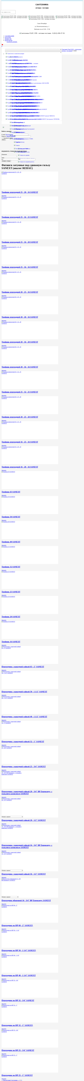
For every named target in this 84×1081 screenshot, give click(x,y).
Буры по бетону (19, 142)
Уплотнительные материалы (15, 73)
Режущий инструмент (17, 129)
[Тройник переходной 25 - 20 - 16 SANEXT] (12, 173)
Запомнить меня (8, 138)
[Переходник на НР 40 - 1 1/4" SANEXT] (12, 957)
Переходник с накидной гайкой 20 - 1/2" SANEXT (24, 820)
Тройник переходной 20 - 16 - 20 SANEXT (20, 342)
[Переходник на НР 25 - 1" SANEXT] (12, 1056)
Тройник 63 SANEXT (11, 492)
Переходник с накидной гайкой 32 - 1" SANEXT (23, 741)
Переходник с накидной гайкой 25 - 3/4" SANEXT (24, 766)
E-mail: (3, 134)
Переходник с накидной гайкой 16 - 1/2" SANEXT (24, 874)
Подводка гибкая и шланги (15, 57)
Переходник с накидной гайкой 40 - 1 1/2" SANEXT (24, 717)
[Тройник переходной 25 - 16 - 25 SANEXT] (12, 198)
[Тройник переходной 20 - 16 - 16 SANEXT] (12, 348)
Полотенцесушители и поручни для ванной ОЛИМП (22, 106)
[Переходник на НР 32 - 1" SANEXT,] (12, 1006)
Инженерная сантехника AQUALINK (18, 86)
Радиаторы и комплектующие (15, 102)
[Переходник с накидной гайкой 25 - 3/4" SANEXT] (12, 748)
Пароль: (4, 136)
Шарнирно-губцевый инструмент (25, 129)
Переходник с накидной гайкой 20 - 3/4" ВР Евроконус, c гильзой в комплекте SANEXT (27, 792)
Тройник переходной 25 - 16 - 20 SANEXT (20, 242)
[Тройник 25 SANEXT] (8, 571)
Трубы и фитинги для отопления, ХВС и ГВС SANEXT (27, 99)
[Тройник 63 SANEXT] (8, 471)
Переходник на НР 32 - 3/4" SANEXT (18, 1000)
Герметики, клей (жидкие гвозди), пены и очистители (22, 76)
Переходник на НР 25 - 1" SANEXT (17, 1075)
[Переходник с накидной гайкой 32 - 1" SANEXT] (12, 723)
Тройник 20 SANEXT (11, 617)
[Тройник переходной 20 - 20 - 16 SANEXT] (12, 298)
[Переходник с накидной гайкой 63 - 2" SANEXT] (12, 648)
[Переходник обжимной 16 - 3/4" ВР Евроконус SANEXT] (12, 880)
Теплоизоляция (11, 119)
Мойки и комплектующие (14, 60)
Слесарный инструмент (18, 119)
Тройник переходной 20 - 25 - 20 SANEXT (20, 417)
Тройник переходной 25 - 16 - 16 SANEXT (20, 267)
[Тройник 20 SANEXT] (8, 596)
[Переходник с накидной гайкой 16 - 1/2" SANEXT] (12, 854)
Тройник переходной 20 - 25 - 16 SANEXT (20, 292)
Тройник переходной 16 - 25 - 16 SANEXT (20, 442)
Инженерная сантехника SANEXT (17, 89)
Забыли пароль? (10, 136)
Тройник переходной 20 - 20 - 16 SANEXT (20, 317)
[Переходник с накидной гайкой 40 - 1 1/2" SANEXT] (12, 698)
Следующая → (15, 1080)
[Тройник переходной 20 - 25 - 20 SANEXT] (12, 398)
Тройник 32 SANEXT (11, 567)
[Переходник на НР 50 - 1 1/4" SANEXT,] (12, 932)
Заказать (4, 195)
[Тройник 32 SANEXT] (8, 546)
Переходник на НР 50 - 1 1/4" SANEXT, (19, 950)
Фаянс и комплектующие (14, 66)
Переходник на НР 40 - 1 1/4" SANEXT (19, 975)
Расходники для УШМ (21, 148)
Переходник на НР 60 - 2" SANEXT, (17, 925)
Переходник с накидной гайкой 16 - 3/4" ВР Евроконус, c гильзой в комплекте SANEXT (27, 846)
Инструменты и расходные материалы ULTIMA (20, 116)
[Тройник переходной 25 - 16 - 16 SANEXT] (12, 248)
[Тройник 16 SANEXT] (8, 621)
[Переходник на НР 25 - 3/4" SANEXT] (12, 1031)
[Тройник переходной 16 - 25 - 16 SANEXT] (12, 423)
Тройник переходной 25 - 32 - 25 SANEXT (20, 392)
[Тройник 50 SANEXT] (8, 496)
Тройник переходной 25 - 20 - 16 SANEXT (20, 192)
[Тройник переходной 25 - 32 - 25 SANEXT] (12, 373)
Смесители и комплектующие (15, 53)
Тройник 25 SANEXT (11, 592)
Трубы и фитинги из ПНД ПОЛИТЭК (18, 112)
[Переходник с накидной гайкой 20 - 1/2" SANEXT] (12, 800)
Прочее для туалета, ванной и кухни (17, 70)
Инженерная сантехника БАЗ (15, 99)
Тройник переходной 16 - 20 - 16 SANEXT (20, 467)
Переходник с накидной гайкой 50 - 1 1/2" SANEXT (24, 692)
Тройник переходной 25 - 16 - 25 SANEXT (20, 217)
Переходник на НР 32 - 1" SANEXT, (17, 1025)
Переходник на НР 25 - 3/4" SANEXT (18, 1050)
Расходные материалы (17, 139)
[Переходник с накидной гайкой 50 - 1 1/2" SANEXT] (12, 673)
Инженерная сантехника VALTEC (17, 83)
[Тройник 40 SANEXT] (8, 521)
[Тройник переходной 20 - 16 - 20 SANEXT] (12, 323)
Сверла (17, 145)
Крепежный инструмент (18, 132)
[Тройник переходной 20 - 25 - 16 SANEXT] (12, 273)
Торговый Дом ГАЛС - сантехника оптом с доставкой (71, 50)
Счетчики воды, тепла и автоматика (17, 80)
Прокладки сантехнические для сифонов (18, 93)
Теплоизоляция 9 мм (17, 122)
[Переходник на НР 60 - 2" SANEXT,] (12, 907)
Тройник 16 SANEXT (11, 642)
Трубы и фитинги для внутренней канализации (20, 109)
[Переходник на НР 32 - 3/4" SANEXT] (12, 982)
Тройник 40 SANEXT (11, 542)
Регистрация (9, 134)
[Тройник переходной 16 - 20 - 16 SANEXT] (12, 448)
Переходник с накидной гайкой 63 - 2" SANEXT (23, 667)
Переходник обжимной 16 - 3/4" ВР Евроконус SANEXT (26, 900)
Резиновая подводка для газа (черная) (17, 96)
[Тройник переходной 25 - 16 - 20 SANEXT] (12, 223)
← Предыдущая (6, 1080)
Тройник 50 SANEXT (11, 517)
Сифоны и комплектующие (15, 63)
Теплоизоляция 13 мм (17, 125)
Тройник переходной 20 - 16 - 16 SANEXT (20, 367)
